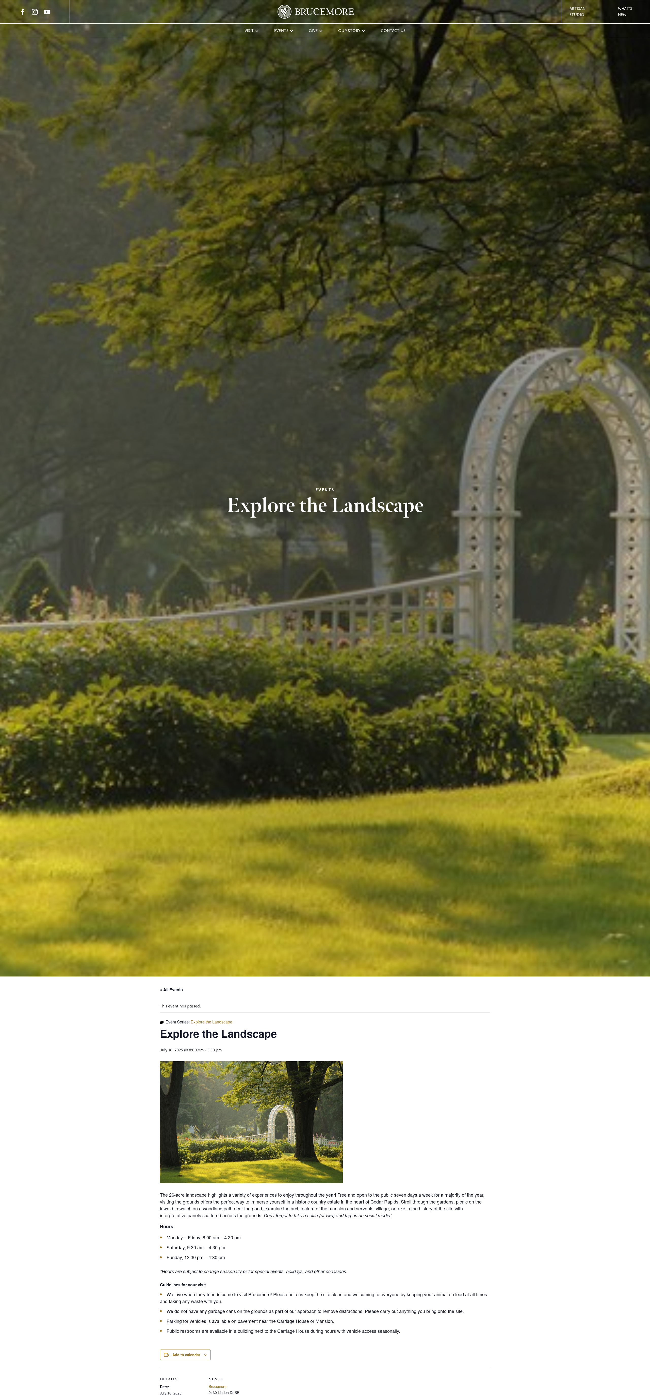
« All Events (171, 989)
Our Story (349, 30)
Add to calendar (186, 1354)
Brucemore (217, 1386)
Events (281, 30)
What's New (625, 11)
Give (313, 30)
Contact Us (393, 30)
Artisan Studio (578, 11)
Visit (249, 30)
